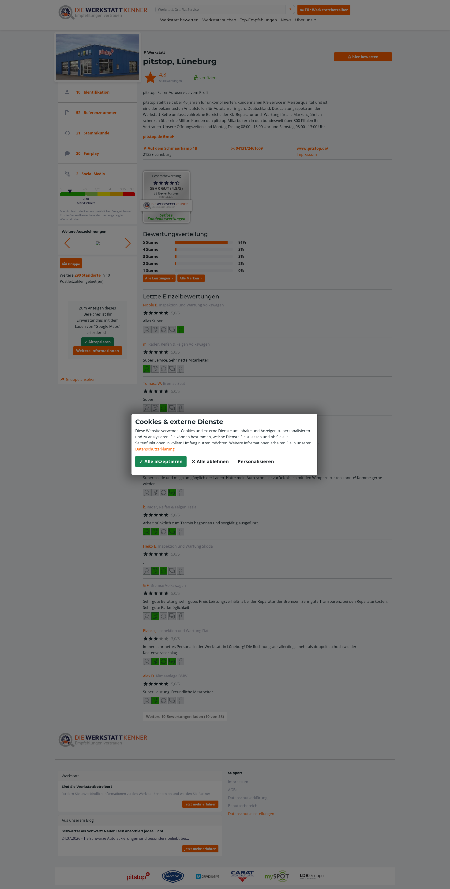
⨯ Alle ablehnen (210, 461)
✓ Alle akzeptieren (161, 461)
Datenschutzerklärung (155, 449)
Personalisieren (256, 461)
